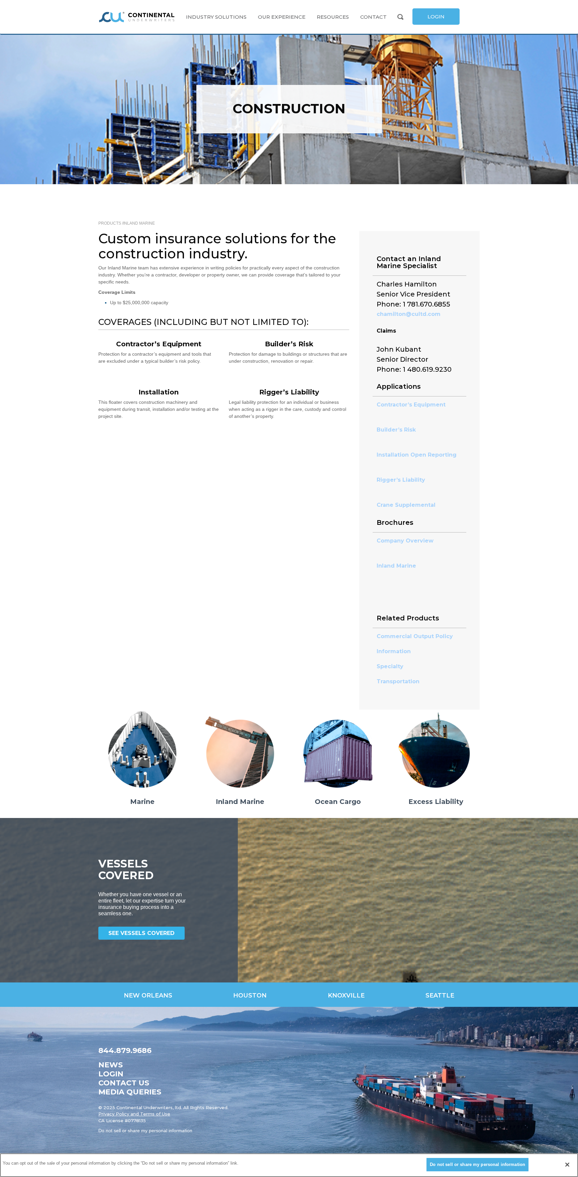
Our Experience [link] (281, 17)
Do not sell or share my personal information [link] (145, 1130)
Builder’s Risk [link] (397, 430)
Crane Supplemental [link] (407, 505)
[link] (136, 17)
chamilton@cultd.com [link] (409, 314)
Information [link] (394, 651)
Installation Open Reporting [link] (417, 455)
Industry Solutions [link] (216, 17)
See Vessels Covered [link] (141, 933)
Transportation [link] (398, 681)
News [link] (110, 1064)
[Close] (567, 1164)
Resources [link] (333, 17)
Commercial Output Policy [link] (415, 636)
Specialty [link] (390, 666)
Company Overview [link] (405, 541)
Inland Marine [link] (139, 223)
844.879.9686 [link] (125, 1050)
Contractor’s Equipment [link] (412, 404)
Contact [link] (373, 17)
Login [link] (110, 1073)
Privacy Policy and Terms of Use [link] (134, 1113)
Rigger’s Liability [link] (401, 480)
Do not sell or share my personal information (477, 1164)
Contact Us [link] (123, 1082)
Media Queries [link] (129, 1091)
